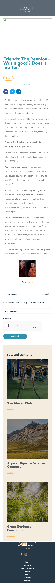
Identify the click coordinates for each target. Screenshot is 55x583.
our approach (27, 568)
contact (27, 577)
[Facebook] (21, 554)
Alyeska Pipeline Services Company (26, 465)
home (27, 562)
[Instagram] (26, 554)
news (27, 571)
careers (27, 580)
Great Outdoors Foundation (19, 528)
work (27, 574)
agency (27, 565)
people (30, 282)
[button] (6, 91)
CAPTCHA (7, 318)
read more (11, 410)
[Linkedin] (30, 554)
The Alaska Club (19, 403)
